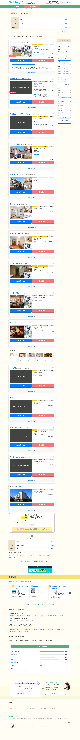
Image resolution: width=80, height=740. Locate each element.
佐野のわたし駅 (37, 374)
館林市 (35, 555)
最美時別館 (35, 586)
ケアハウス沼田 (15, 144)
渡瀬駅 (35, 210)
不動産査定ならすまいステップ (32, 706)
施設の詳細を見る (31, 72)
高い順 (32, 36)
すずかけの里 (14, 293)
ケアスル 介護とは (12, 718)
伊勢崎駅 (36, 433)
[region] (40, 660)
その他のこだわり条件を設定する (64, 117)
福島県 (11, 620)
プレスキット (66, 718)
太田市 (26, 555)
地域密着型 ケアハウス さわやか (20, 79)
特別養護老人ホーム (14, 631)
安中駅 (35, 180)
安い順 (27, 36)
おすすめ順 (12, 36)
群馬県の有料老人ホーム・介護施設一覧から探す (32, 561)
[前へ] (9, 357)
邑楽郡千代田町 (12, 557)
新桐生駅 (36, 84)
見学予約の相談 (32, 6)
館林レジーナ (14, 204)
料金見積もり (43, 60)
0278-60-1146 (38, 151)
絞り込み (63, 31)
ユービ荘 (13, 368)
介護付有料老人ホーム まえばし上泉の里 (59, 587)
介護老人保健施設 (24, 631)
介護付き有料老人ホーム (15, 629)
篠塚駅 (35, 328)
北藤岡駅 (36, 48)
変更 (66, 19)
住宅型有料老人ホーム (27, 629)
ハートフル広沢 (15, 263)
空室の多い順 (20, 36)
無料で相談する (56, 693)
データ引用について (59, 718)
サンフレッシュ (15, 457)
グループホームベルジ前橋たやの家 (21, 587)
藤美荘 (12, 398)
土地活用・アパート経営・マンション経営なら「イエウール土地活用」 (24, 708)
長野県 (33, 620)
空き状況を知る (20, 60)
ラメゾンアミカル (16, 486)
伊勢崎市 (20, 555)
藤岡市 (40, 555)
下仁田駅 (36, 120)
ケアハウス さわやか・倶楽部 (19, 233)
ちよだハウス (14, 322)
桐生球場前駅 (36, 463)
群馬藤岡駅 (36, 403)
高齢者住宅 (59, 629)
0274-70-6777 (38, 121)
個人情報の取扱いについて (48, 718)
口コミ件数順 (39, 36)
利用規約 (40, 718)
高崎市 (10, 555)
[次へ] (54, 357)
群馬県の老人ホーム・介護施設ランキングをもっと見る (40, 605)
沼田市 (31, 555)
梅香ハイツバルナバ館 (17, 174)
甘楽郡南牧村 (46, 555)
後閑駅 (35, 150)
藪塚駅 (35, 269)
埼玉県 (22, 620)
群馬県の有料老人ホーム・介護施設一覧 (21, 8)
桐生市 (15, 555)
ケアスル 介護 (11, 8)
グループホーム (51, 629)
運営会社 (19, 718)
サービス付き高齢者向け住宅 (40, 629)
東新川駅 (36, 239)
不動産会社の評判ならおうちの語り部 (47, 708)
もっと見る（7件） (67, 84)
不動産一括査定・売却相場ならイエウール (49, 706)
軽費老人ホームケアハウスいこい (20, 114)
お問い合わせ (11, 720)
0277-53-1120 (45, 270)
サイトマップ (34, 718)
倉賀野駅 (36, 299)
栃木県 (17, 620)
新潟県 (27, 620)
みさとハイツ (14, 427)
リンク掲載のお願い (26, 718)
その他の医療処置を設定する (65, 97)
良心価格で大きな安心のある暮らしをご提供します (23, 64)
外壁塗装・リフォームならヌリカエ (17, 706)
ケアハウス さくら (16, 42)
